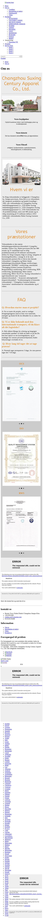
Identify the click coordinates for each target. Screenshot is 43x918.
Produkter (8, 17)
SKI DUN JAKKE (15, 22)
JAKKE (11, 27)
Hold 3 (11, 51)
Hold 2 (11, 49)
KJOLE (11, 36)
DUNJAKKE (13, 18)
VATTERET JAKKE (15, 20)
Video (11, 15)
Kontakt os (8, 633)
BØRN (11, 38)
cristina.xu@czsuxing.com (13, 617)
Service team (9, 46)
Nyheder (7, 44)
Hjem (6, 6)
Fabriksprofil (13, 13)
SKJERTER (13, 33)
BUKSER (12, 35)
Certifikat (12, 9)
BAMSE (11, 26)
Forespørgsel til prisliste (8, 645)
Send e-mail (4, 661)
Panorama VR (13, 42)
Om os (7, 8)
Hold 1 (11, 47)
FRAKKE (12, 29)
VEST (11, 31)
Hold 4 (11, 53)
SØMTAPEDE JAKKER (17, 24)
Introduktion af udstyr (15, 11)
